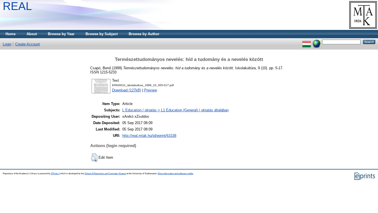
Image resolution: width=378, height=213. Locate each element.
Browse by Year (61, 34)
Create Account (27, 44)
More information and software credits (175, 173)
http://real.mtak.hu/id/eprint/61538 (149, 136)
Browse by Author (144, 34)
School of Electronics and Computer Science (105, 173)
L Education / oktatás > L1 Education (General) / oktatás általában (175, 110)
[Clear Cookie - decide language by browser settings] (316, 42)
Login (7, 44)
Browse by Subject (102, 34)
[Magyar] (306, 42)
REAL (17, 6)
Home (10, 34)
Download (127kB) (126, 90)
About (32, 34)
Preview (150, 90)
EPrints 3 (55, 173)
